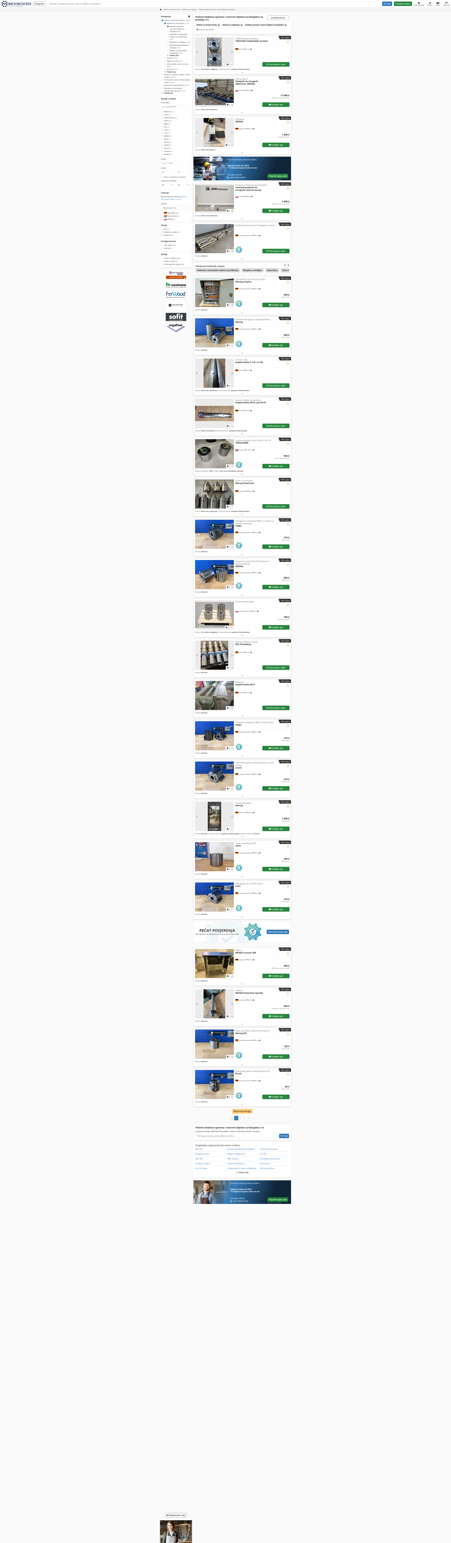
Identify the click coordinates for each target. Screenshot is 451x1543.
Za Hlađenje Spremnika (270, 1158)
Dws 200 (199, 1158)
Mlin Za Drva (233, 1158)
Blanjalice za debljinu (180, 42)
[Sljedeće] (232, 51)
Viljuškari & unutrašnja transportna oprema (174, 89)
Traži (388, 3)
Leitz (167, 115)
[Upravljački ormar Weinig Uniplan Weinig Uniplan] (214, 292)
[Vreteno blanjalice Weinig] (214, 816)
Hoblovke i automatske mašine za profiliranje (178, 36)
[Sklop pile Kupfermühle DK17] (214, 695)
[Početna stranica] (161, 9)
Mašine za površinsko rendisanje (178, 51)
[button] (446, 4)
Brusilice (172, 69)
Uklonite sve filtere (206, 29)
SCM (167, 130)
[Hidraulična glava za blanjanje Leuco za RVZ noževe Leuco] (214, 776)
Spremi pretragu (243, 1111)
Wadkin (168, 154)
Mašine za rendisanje (178, 23)
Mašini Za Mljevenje (236, 1154)
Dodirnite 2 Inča (202, 1154)
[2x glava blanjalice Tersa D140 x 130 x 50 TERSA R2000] (214, 453)
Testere (172, 58)
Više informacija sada (278, 932)
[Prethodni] (197, 51)
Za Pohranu (265, 1163)
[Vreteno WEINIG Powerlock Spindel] (214, 1003)
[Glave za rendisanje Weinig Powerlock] (214, 494)
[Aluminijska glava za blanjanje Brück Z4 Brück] (214, 1084)
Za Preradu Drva (267, 1168)
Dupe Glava (272, 270)
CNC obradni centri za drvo (177, 65)
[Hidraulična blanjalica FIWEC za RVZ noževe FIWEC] (214, 735)
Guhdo (168, 142)
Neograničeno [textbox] (170, 208)
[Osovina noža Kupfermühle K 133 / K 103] (214, 373)
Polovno (168, 235)
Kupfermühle (170, 118)
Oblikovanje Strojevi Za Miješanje (241, 1168)
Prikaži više (243, 1172)
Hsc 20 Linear (201, 1168)
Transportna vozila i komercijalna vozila (177, 81)
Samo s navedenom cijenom (175, 177)
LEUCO (168, 148)
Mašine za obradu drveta (177, 20)
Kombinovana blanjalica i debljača (180, 46)
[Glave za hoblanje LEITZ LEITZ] (214, 856)
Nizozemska (173, 216)
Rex (166, 127)
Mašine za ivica (175, 61)
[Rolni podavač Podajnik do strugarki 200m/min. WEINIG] (214, 92)
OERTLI (168, 121)
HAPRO (168, 145)
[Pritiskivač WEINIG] (214, 132)
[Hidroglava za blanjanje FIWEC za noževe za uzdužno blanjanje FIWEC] (214, 534)
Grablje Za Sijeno (202, 1163)
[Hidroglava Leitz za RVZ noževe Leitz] (214, 896)
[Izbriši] (218, 25)
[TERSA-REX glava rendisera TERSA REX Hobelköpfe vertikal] (214, 51)
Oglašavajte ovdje (177, 1515)
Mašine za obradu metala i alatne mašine (177, 75)
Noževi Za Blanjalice (236, 1163)
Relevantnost (278, 17)
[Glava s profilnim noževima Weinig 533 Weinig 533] (214, 1044)
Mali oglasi (170, 245)
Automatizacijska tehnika (176, 85)
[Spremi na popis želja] (288, 41)
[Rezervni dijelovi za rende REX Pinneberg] (214, 655)
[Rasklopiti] (242, 72)
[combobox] (176, 208)
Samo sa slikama (172, 258)
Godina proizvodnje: (169, 181)
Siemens (168, 151)
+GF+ (167, 133)
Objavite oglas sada (278, 176)
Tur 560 (263, 1154)
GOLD (167, 139)
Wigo (167, 124)
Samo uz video (171, 261)
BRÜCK (168, 136)
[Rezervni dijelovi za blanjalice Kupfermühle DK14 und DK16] (214, 413)
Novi (166, 229)
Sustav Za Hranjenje (268, 1149)
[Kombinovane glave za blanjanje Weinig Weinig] (214, 332)
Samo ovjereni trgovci (174, 264)
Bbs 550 (198, 1149)
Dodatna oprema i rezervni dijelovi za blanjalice (177, 29)
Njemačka (172, 213)
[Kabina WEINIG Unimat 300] (214, 963)
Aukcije (168, 248)
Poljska (171, 219)
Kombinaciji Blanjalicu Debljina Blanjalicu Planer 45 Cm (251, 1149)
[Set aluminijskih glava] (214, 614)
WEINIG (168, 111)
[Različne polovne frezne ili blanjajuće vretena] (214, 238)
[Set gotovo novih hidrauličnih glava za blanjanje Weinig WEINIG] (214, 574)
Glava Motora (288, 270)
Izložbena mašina (172, 232)
